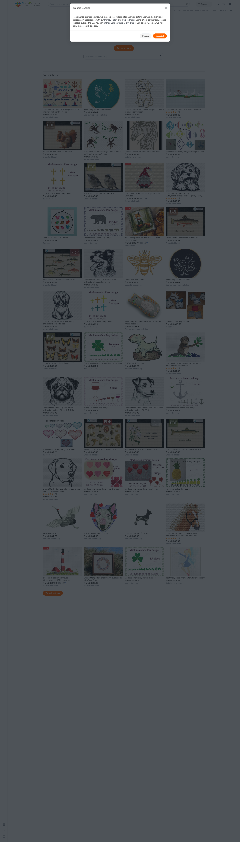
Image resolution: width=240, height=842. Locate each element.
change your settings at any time (119, 23)
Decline (145, 36)
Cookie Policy (128, 20)
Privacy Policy (110, 20)
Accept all (160, 36)
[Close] (166, 8)
